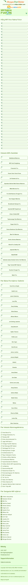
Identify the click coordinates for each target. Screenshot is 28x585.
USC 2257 (3, 550)
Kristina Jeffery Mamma (9, 457)
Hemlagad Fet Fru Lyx (8, 448)
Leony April (6, 528)
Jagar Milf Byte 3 (7, 441)
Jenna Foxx (6, 530)
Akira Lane (5, 523)
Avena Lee (5, 534)
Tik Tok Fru (5, 477)
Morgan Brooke (7, 539)
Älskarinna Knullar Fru (8, 470)
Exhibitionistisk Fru (7, 452)
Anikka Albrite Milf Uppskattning (11, 464)
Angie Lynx (6, 508)
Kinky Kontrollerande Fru (9, 439)
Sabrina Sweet (7, 503)
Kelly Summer (6, 526)
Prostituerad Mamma (8, 459)
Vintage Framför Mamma (9, 443)
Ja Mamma (5, 466)
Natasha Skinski (7, 499)
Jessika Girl (6, 519)
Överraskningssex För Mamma (10, 473)
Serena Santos (7, 505)
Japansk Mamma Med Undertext (11, 484)
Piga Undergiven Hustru (9, 455)
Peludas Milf (5, 437)
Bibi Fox (5, 501)
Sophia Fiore (6, 510)
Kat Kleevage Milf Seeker (9, 446)
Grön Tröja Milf (6, 486)
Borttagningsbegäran (7, 552)
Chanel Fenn (6, 521)
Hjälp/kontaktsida (6, 562)
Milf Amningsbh (6, 475)
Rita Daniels (6, 532)
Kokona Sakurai (7, 537)
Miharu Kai (5, 512)
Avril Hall (5, 517)
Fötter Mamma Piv (7, 482)
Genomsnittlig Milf (7, 468)
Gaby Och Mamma (7, 479)
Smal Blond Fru (6, 432)
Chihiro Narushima (8, 496)
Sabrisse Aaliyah (7, 514)
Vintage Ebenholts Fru (8, 435)
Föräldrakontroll (5, 555)
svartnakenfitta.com (8, 4)
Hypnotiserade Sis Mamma (10, 461)
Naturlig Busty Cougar (8, 450)
